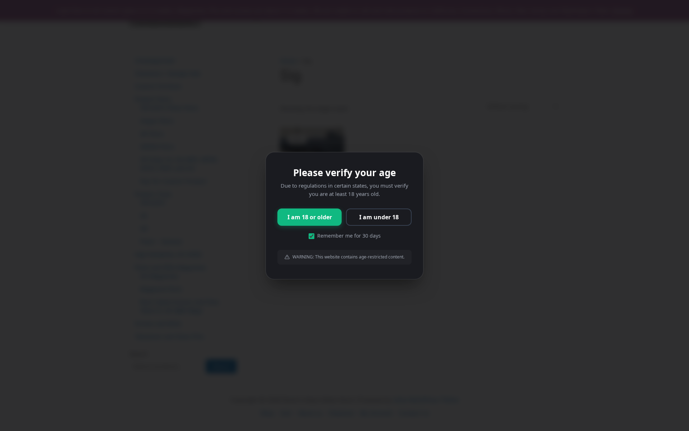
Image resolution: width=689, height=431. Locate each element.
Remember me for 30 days (349, 235)
